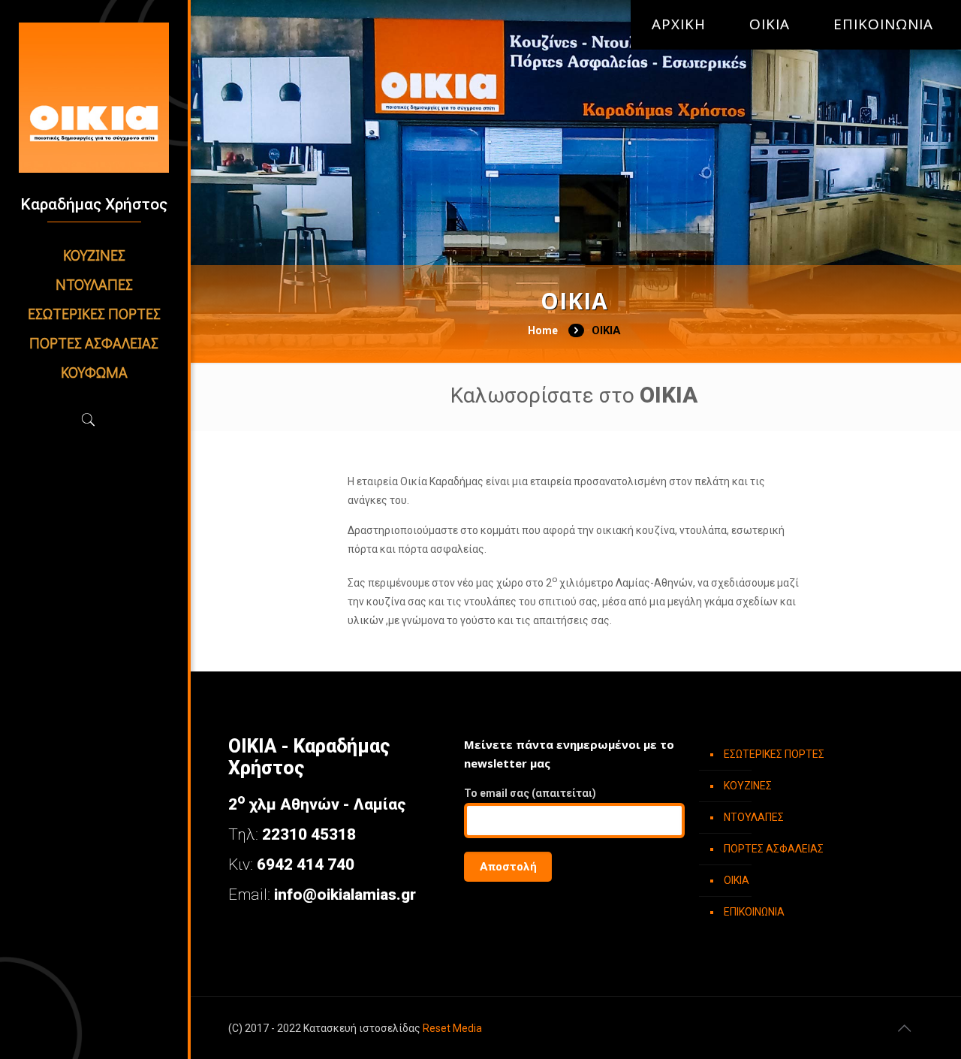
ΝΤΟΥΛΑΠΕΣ (754, 817)
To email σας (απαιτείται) (530, 793)
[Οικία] (94, 97)
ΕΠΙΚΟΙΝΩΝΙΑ (883, 24)
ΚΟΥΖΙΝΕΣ (748, 786)
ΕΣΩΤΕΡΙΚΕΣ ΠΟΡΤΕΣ (774, 754)
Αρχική (679, 24)
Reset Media (452, 1028)
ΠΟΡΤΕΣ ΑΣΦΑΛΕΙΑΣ (774, 849)
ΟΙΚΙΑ (769, 24)
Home (543, 330)
